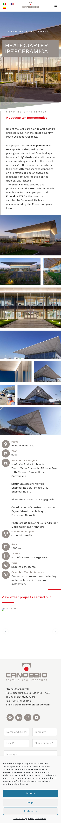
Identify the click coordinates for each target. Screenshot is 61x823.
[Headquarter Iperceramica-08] (7, 395)
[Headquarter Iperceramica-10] (30, 421)
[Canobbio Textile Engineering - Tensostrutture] (30, 5)
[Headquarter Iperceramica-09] (39, 395)
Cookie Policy (20, 818)
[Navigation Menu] (56, 5)
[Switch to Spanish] (4, 8)
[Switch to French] (12, 4)
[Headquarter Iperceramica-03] (47, 371)
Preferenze (30, 811)
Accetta (30, 793)
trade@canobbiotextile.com (32, 704)
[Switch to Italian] (4, 4)
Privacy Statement (37, 818)
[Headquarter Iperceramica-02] (30, 345)
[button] (5, 631)
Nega (30, 802)
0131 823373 (23, 696)
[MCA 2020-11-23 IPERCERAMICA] (30, 235)
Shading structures (28, 31)
